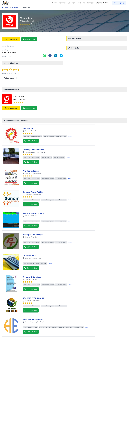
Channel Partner (102, 3)
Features (62, 3)
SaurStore (72, 3)
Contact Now (30, 39)
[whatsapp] (44, 55)
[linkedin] (55, 55)
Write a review (9, 78)
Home (54, 3)
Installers (81, 3)
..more (70, 136)
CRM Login (118, 3)
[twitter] (61, 55)
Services (90, 3)
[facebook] (50, 55)
